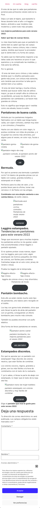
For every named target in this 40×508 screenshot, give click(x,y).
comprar (20, 223)
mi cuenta (17, 4)
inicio (7, 4)
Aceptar (20, 491)
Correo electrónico (9, 463)
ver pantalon (20, 345)
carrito (34, 4)
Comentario (6, 426)
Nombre (5, 454)
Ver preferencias (20, 503)
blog (26, 4)
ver (20, 162)
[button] (37, 466)
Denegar (20, 497)
